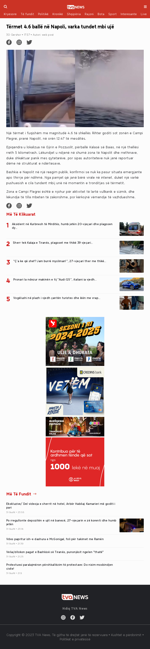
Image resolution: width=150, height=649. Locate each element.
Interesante (129, 14)
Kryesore (10, 14)
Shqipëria (74, 14)
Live (144, 14)
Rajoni (89, 14)
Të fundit (27, 14)
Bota (101, 14)
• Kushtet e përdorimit (125, 635)
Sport (112, 14)
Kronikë (58, 14)
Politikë (43, 14)
